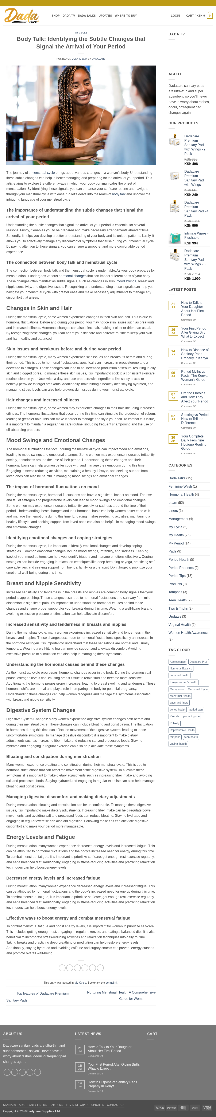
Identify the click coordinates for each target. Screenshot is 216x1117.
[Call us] (198, 3)
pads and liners (179, 702)
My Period (176, 543)
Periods (174, 716)
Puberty (174, 723)
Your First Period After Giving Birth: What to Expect (194, 332)
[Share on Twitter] (69, 967)
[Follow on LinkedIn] (206, 3)
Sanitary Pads (14, 1105)
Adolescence (178, 661)
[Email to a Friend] (77, 967)
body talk (119, 194)
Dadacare (98, 59)
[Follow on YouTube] (210, 3)
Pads (172, 551)
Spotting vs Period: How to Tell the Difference (195, 419)
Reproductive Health (182, 730)
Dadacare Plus (199, 661)
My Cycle (81, 32)
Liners (173, 510)
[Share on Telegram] (100, 967)
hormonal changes (72, 276)
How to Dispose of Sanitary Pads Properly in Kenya (195, 354)
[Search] (166, 16)
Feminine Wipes (77, 1105)
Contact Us (115, 1105)
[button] (175, 16)
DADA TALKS (87, 15)
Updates (175, 616)
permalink (111, 982)
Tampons (175, 592)
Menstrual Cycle (198, 689)
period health (177, 709)
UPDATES (105, 15)
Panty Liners (37, 1105)
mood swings (126, 281)
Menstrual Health (180, 695)
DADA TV (69, 15)
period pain (196, 709)
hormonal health (179, 675)
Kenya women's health (183, 682)
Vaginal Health (180, 624)
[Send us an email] (194, 3)
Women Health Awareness (188, 632)
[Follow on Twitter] (22, 1072)
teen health (191, 737)
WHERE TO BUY (126, 15)
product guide (191, 716)
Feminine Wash (180, 486)
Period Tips (177, 576)
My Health (176, 535)
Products (175, 584)
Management (178, 519)
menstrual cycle (43, 172)
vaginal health (178, 743)
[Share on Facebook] (62, 967)
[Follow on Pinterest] (202, 3)
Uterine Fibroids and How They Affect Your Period (194, 397)
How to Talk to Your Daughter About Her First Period (192, 309)
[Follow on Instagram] (186, 3)
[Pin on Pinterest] (84, 967)
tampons (175, 737)
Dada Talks (177, 478)
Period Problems (181, 568)
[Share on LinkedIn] (92, 967)
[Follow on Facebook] (182, 3)
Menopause (177, 689)
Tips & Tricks (178, 608)
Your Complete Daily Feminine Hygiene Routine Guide (194, 442)
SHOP (56, 15)
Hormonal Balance (181, 668)
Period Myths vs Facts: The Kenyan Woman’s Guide (195, 375)
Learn (173, 502)
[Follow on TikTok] (190, 3)
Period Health (179, 559)
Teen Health (178, 600)
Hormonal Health (181, 494)
